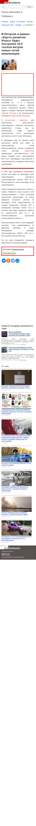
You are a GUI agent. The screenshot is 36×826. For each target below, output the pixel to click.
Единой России (8, 113)
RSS (22, 557)
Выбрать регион (6, 555)
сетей (18, 133)
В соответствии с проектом (14, 120)
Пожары (18, 25)
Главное (5, 22)
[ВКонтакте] (4, 261)
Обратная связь (6, 553)
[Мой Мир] (17, 261)
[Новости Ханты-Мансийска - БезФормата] (10, 2)
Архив (12, 22)
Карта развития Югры (20, 116)
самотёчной (29, 151)
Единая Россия (18, 249)
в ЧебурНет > (28, 25)
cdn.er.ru (7, 71)
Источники (21, 22)
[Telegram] (13, 261)
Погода (30, 22)
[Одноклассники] (8, 261)
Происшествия (7, 25)
